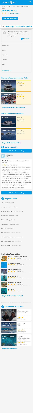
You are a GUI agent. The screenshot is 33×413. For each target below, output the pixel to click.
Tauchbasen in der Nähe (24, 27)
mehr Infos (5, 71)
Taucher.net (8, 2)
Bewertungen (10, 27)
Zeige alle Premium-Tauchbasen (13, 107)
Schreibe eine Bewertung (10, 18)
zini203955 (9, 155)
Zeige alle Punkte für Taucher (12, 296)
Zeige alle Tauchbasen (9, 348)
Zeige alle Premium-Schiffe (11, 143)
